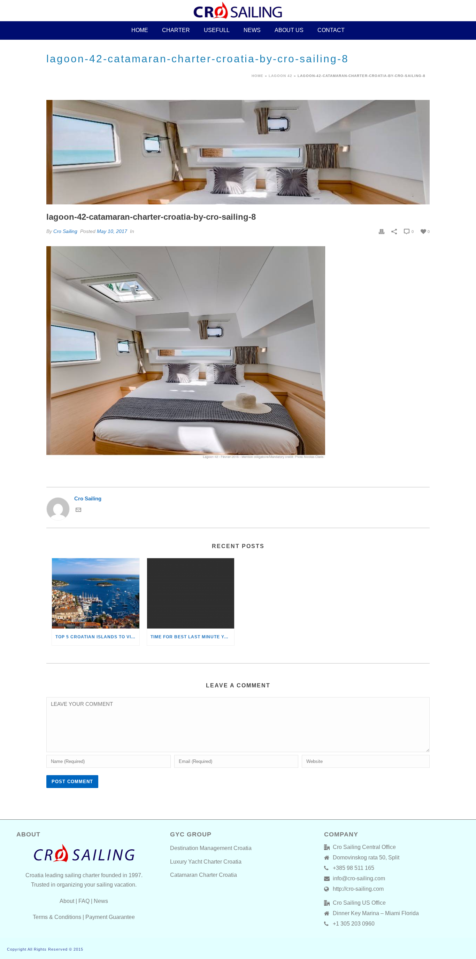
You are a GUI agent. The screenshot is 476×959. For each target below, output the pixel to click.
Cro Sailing (65, 231)
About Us (289, 30)
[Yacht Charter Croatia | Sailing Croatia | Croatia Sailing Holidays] (238, 10)
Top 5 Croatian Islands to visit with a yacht (97, 636)
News (252, 30)
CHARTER (176, 30)
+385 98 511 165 (353, 868)
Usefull (217, 30)
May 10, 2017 (112, 231)
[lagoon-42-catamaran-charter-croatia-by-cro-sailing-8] (238, 152)
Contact (331, 30)
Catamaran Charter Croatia (203, 875)
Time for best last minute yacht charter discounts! (193, 636)
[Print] (381, 231)
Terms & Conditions (57, 917)
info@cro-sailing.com (359, 878)
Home (257, 76)
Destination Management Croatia (211, 848)
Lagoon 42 (280, 76)
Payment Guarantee (110, 917)
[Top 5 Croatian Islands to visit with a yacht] (95, 593)
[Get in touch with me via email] (78, 511)
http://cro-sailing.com (358, 889)
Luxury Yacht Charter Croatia (205, 862)
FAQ (84, 901)
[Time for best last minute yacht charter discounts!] (191, 593)
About (67, 901)
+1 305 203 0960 (354, 924)
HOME (139, 30)
